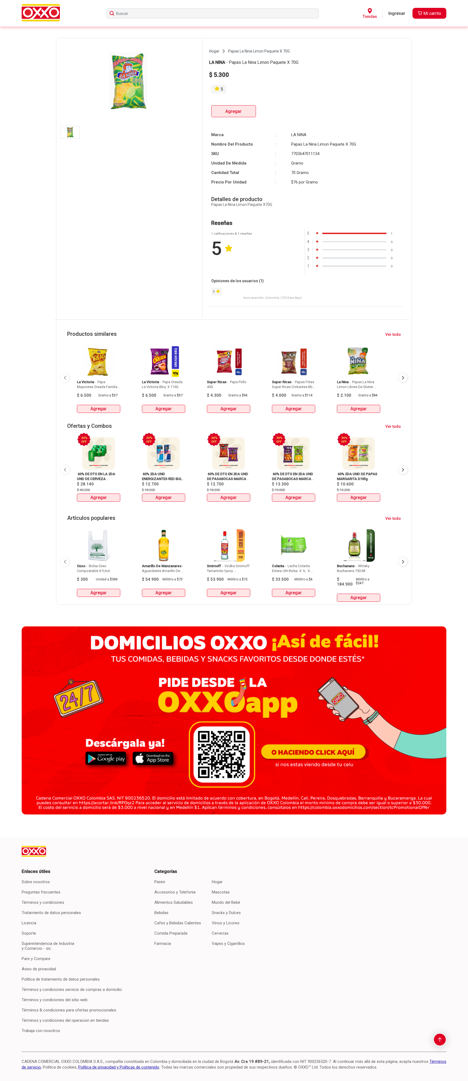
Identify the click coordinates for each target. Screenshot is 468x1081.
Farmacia (162, 943)
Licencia (29, 923)
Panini (159, 881)
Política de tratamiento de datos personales (61, 979)
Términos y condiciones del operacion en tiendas (65, 1020)
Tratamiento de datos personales (51, 912)
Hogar (217, 881)
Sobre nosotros (36, 881)
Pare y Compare (36, 958)
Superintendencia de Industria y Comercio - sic (48, 946)
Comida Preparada (170, 933)
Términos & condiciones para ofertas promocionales (69, 1010)
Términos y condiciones (43, 902)
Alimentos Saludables (173, 902)
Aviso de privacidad (39, 969)
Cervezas (220, 933)
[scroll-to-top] (439, 1039)
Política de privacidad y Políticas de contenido (118, 1067)
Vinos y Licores (225, 923)
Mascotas (221, 892)
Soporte (29, 933)
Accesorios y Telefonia (175, 892)
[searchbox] (212, 13)
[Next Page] (403, 377)
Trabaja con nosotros (41, 1030)
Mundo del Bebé (226, 902)
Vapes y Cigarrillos (228, 943)
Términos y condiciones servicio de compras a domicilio (72, 989)
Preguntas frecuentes (41, 892)
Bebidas (161, 912)
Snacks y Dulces (226, 912)
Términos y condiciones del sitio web (54, 999)
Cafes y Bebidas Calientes (177, 923)
